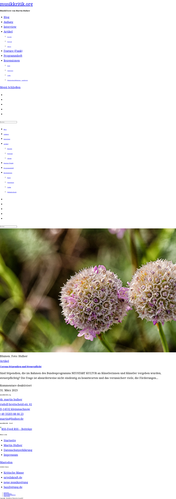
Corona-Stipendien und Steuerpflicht (21, 366)
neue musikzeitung (16, 482)
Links (9, 187)
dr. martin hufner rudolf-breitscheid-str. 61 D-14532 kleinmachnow (16, 404)
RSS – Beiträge (22, 429)
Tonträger (10, 182)
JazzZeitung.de (13, 487)
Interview (7, 139)
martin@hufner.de (11, 419)
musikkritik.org (16, 4)
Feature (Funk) (8, 163)
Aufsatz (6, 134)
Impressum (11, 455)
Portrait (10, 154)
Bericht (9, 149)
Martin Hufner (13, 445)
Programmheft (9, 168)
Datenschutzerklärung (18, 450)
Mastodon (6, 462)
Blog (5, 129)
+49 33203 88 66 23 (11, 414)
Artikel (6, 144)
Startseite (10, 440)
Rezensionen (8, 173)
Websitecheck (11, 192)
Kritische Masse (14, 472)
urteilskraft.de (13, 477)
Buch (9, 178)
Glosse (9, 158)
